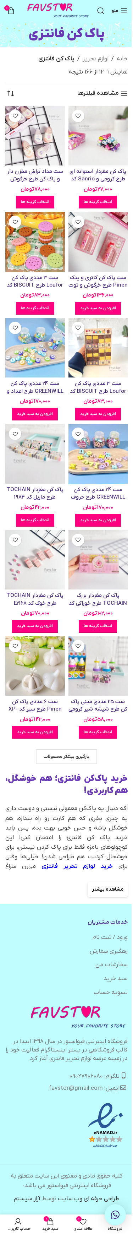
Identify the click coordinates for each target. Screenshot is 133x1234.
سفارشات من (111, 965)
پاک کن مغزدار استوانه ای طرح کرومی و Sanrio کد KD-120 (98, 179)
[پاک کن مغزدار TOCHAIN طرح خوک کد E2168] (35, 560)
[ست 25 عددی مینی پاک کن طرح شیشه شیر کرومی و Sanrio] (98, 666)
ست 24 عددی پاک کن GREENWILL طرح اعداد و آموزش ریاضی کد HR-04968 (35, 395)
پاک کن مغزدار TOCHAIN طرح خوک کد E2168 (34, 599)
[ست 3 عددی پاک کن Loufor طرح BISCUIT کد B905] (98, 348)
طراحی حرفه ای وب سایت (89, 1199)
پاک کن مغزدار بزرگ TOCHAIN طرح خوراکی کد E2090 (98, 603)
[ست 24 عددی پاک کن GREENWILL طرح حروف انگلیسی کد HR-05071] (98, 454)
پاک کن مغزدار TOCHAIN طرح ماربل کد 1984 (34, 493)
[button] (98, 308)
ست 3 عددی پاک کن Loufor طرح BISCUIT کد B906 (35, 285)
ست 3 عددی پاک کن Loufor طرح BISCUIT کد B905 (98, 391)
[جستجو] (101, 11)
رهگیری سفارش (109, 951)
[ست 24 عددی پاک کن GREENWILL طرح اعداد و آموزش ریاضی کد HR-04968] (35, 348)
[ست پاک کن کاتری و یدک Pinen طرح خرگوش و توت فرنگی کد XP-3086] (98, 242)
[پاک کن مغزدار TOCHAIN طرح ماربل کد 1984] (35, 454)
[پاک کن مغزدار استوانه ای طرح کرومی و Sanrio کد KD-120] (98, 136)
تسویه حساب (111, 992)
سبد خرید (116, 979)
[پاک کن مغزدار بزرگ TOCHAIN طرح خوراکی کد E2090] (98, 560)
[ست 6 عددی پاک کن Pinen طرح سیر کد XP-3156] (35, 666)
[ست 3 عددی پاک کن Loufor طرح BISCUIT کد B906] (35, 242)
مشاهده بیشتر (107, 889)
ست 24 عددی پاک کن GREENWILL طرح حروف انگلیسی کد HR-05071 (98, 497)
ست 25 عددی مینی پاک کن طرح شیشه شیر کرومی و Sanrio (97, 709)
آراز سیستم (27, 1199)
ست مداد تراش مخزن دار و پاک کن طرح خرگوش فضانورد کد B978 (35, 179)
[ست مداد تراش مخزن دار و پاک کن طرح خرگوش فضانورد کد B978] (35, 136)
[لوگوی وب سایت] (58, 11)
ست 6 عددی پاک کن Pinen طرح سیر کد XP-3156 (35, 709)
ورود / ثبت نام (110, 937)
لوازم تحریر (96, 59)
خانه (122, 59)
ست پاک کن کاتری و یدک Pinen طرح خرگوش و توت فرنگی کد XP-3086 (98, 285)
